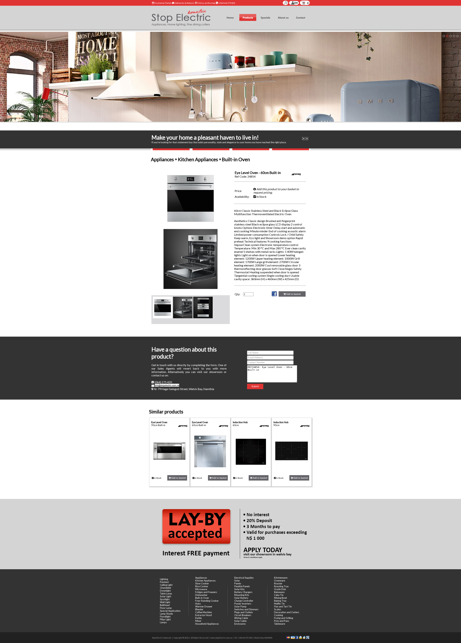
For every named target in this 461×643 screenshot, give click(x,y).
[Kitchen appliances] (447, 36)
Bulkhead (165, 605)
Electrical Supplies (244, 577)
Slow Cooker (202, 583)
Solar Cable (240, 620)
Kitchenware (280, 577)
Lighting (164, 579)
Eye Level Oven (159, 422)
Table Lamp (166, 593)
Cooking (278, 615)
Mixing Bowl (280, 597)
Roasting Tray (281, 586)
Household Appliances (207, 623)
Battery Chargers (243, 592)
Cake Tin (278, 595)
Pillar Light (165, 619)
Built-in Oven (202, 597)
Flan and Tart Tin (283, 606)
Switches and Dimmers (246, 609)
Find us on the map (206, 3)
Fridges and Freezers (206, 592)
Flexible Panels (242, 586)
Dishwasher (201, 595)
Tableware (279, 623)
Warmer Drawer (203, 606)
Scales (277, 609)
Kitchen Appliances (205, 580)
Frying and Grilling (283, 618)
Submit (255, 386)
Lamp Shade (166, 613)
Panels (237, 583)
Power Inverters (242, 603)
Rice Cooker (201, 586)
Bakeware (279, 592)
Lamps (163, 622)
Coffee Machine (203, 612)
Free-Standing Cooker (207, 600)
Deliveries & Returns (184, 3)
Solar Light (165, 596)
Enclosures (240, 623)
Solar (237, 580)
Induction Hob (240, 422)
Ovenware (279, 580)
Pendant (164, 582)
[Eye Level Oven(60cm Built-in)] (210, 470)
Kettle (198, 618)
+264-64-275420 (226, 3)
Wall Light (165, 602)
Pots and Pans (281, 620)
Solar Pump (240, 606)
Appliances (201, 577)
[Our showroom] (444, 36)
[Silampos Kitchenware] (457, 36)
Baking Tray (280, 600)
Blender (199, 609)
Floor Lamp (166, 607)
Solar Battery (241, 597)
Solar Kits (239, 589)
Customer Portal (163, 3)
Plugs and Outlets (243, 612)
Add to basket (293, 294)
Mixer (198, 620)
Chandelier (165, 587)
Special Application (170, 610)
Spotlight (165, 599)
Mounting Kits (241, 595)
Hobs (198, 603)
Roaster (278, 583)
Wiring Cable (241, 618)
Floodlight (165, 616)
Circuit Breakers (242, 615)
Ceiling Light (166, 584)
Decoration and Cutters (286, 612)
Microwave (201, 589)
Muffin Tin (279, 603)
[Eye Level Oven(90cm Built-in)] (169, 470)
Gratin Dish (280, 589)
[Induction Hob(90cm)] (292, 470)
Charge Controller (243, 600)
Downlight (165, 590)
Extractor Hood (203, 615)
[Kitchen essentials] (450, 36)
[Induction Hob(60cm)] (251, 470)
